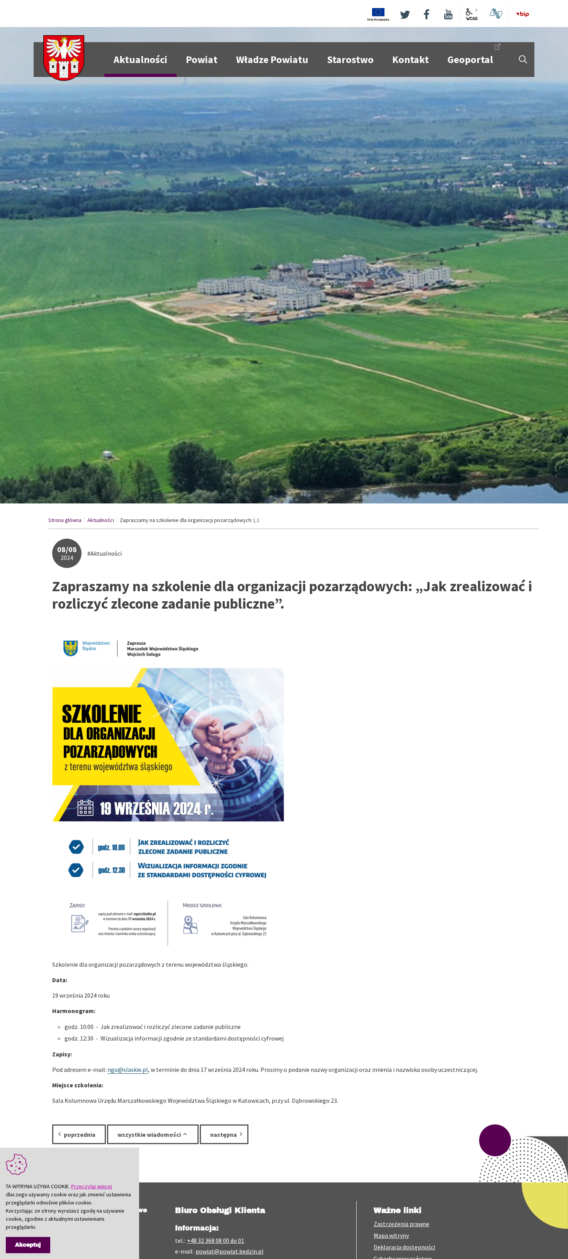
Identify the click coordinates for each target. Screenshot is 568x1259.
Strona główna (65, 520)
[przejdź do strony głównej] (63, 57)
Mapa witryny (391, 1235)
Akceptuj (28, 1245)
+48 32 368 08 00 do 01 (215, 1240)
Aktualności (100, 520)
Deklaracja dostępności (404, 1247)
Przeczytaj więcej (91, 1186)
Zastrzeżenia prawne (401, 1224)
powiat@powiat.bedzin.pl (230, 1251)
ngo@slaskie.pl (127, 1069)
